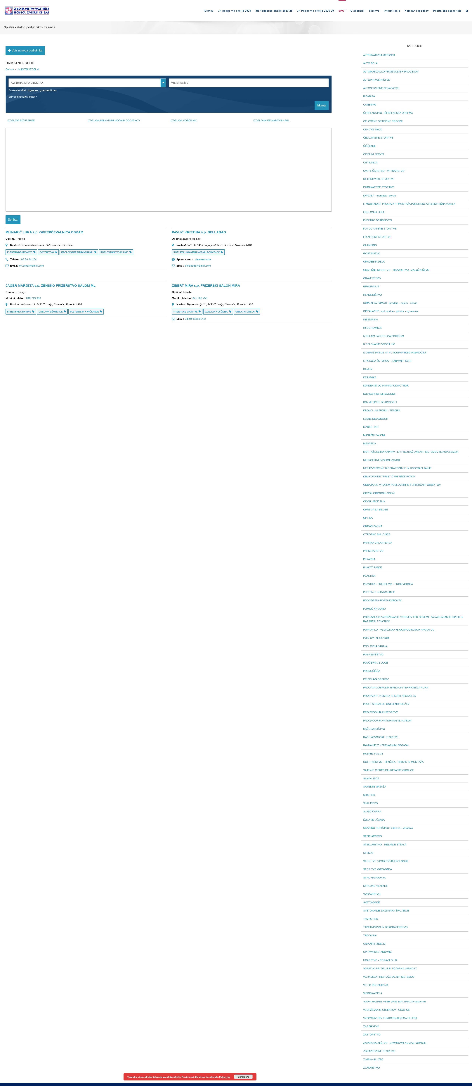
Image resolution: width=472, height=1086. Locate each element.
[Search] (467, 10)
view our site (203, 259)
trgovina (33, 90)
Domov (10, 69)
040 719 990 (33, 298)
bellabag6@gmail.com (198, 265)
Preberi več (224, 1076)
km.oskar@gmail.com (31, 265)
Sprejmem (243, 1076)
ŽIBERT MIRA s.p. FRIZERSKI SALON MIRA (206, 285)
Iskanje (321, 105)
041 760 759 (199, 298)
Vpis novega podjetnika (26, 50)
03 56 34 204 (29, 259)
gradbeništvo (48, 90)
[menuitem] (211, 10)
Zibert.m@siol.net (195, 318)
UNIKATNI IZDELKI (28, 69)
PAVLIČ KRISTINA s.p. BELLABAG (199, 232)
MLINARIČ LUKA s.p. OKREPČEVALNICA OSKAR (44, 232)
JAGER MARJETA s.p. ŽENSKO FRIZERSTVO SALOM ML (51, 285)
